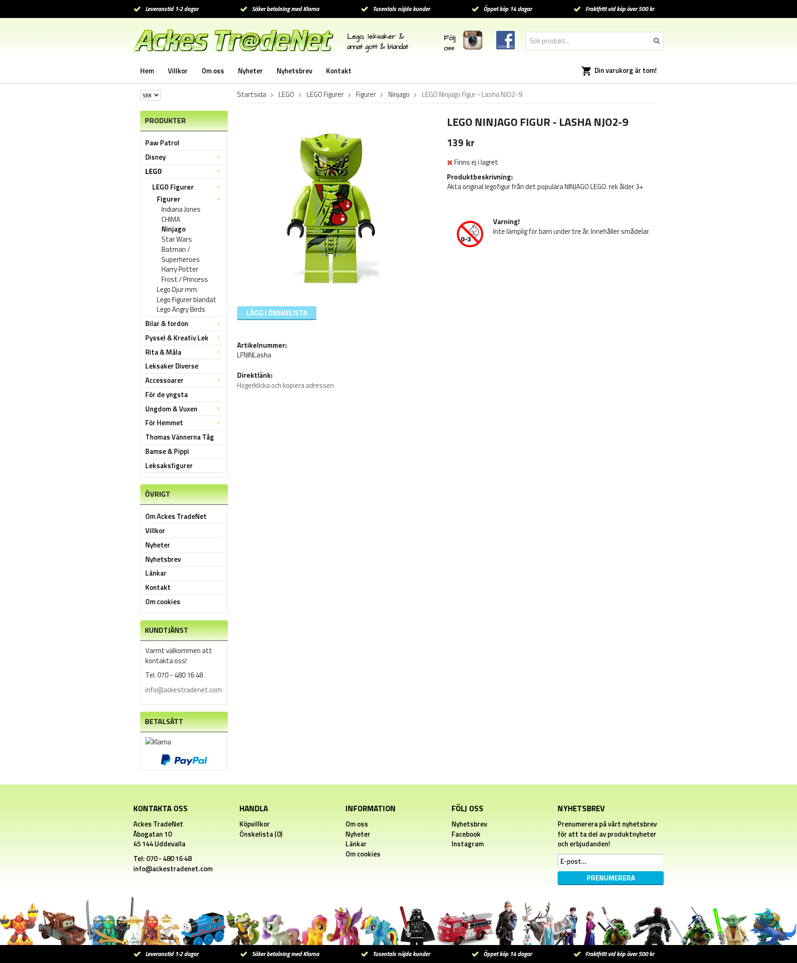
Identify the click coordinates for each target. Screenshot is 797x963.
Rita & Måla (163, 352)
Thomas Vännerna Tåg (179, 437)
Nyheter (250, 70)
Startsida (251, 94)
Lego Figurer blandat (186, 300)
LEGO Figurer (173, 187)
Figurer (168, 199)
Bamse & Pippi (167, 451)
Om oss (213, 70)
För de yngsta (166, 394)
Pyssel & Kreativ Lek (176, 338)
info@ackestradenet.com (183, 689)
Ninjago (173, 229)
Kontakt (338, 70)
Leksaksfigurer (169, 465)
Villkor (178, 70)
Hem (147, 70)
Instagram (468, 843)
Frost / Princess (184, 279)
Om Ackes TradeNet (176, 516)
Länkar (156, 573)
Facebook (466, 834)
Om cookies (162, 601)
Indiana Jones (181, 209)
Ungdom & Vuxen (171, 409)
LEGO (153, 171)
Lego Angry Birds (181, 309)
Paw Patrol (162, 142)
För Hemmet (164, 422)
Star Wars (176, 239)
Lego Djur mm (177, 290)
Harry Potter (179, 269)
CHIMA (170, 219)
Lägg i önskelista (276, 313)
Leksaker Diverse (171, 366)
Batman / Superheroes (180, 254)
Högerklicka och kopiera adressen (285, 385)
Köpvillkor (254, 824)
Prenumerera (611, 878)
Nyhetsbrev (294, 70)
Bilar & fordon (166, 323)
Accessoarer (164, 380)
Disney (155, 157)
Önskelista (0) (260, 834)
